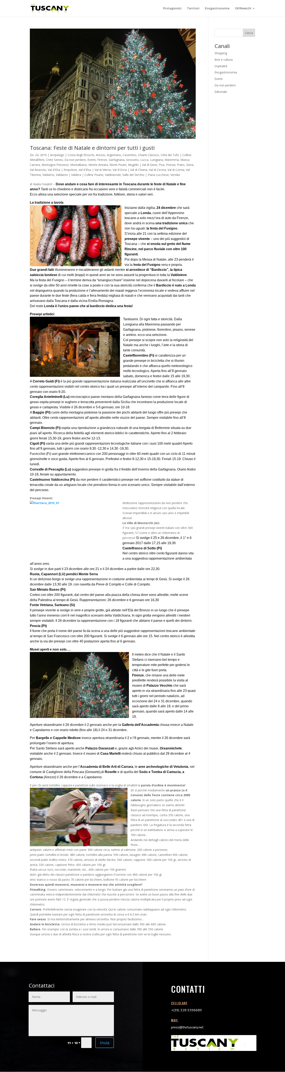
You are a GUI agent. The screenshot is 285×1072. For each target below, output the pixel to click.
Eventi (91, 160)
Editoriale (220, 92)
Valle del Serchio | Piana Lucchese (145, 175)
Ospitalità (220, 66)
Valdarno (48, 175)
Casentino (129, 155)
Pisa (161, 165)
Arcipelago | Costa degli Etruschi (72, 155)
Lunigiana (156, 160)
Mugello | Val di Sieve (142, 165)
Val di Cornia (176, 170)
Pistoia (170, 165)
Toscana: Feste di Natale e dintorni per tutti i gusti (92, 147)
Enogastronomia (217, 8)
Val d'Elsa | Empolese (62, 170)
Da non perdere (75, 160)
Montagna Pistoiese (55, 165)
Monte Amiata (98, 165)
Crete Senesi (54, 160)
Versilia (175, 175)
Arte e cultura (223, 60)
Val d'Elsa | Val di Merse (95, 170)
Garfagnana (117, 160)
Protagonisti (172, 8)
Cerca (249, 33)
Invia (104, 1043)
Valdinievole (113, 175)
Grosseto (132, 160)
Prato (180, 165)
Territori (193, 8)
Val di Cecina (157, 170)
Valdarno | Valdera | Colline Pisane (79, 175)
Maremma (172, 160)
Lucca (144, 160)
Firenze (102, 160)
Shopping (220, 53)
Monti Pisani (118, 165)
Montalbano (78, 165)
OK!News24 (243, 8)
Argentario (114, 155)
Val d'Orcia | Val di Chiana (130, 170)
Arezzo (100, 155)
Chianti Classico (148, 155)
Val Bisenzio (38, 170)
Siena (189, 165)
